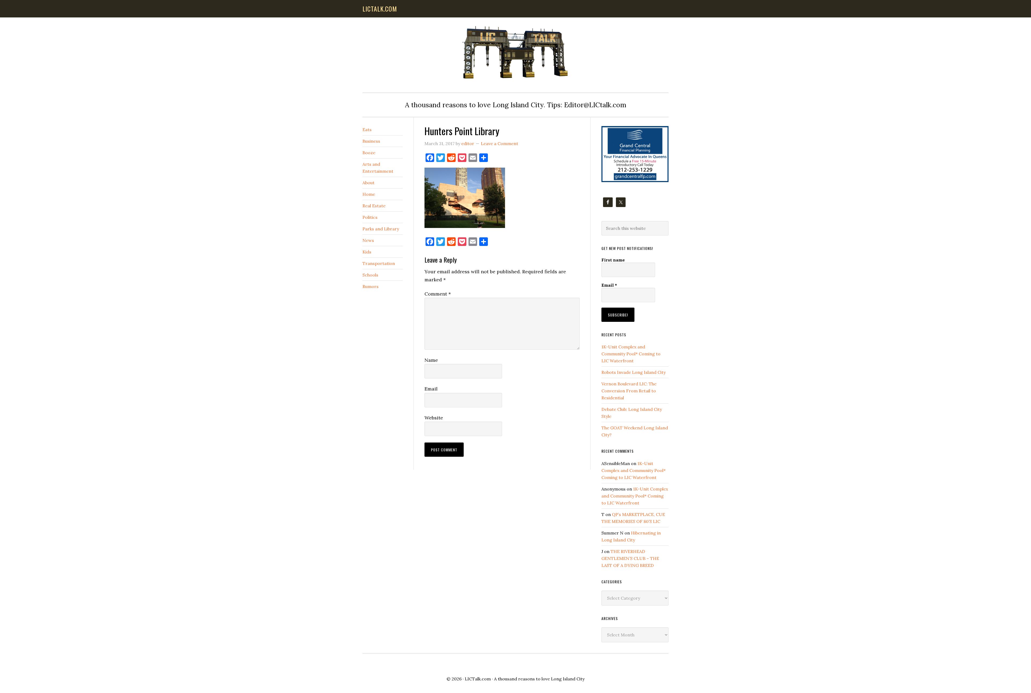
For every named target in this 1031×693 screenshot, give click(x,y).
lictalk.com (379, 8)
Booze (368, 152)
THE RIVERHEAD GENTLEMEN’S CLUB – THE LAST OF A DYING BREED (630, 558)
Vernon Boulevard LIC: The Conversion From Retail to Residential (628, 390)
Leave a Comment (499, 143)
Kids (366, 252)
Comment (437, 294)
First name (613, 260)
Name (431, 360)
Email (431, 389)
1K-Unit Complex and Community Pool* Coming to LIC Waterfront (630, 353)
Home (368, 194)
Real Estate (374, 205)
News (368, 240)
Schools (370, 275)
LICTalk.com (478, 678)
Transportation (378, 263)
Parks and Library (380, 228)
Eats (367, 129)
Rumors (370, 286)
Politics (369, 217)
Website (433, 418)
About (368, 182)
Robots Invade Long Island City (633, 372)
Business (371, 141)
